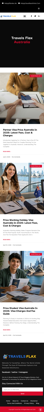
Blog (37, 403)
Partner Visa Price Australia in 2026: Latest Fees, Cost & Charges (20, 132)
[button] (24, 16)
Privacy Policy (29, 403)
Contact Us (24, 401)
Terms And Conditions (14, 403)
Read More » (7, 151)
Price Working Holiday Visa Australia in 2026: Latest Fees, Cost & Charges (20, 222)
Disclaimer (34, 401)
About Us (15, 401)
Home (8, 401)
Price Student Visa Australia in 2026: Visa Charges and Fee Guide (20, 310)
